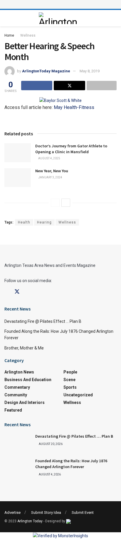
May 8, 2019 (90, 71)
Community (15, 395)
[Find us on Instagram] (28, 292)
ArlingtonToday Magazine (46, 71)
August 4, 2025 (49, 158)
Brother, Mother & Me (24, 348)
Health (24, 222)
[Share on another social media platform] (102, 85)
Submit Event (83, 512)
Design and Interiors (24, 402)
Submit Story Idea (46, 512)
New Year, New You (51, 170)
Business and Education (27, 379)
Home (9, 35)
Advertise (12, 512)
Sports (70, 387)
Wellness (28, 35)
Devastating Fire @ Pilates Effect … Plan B (42, 321)
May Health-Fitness (74, 107)
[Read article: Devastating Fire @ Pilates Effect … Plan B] (17, 443)
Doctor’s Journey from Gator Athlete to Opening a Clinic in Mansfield (71, 148)
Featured (13, 410)
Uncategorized (78, 395)
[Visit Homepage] (59, 18)
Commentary (17, 387)
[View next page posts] (65, 203)
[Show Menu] (60, 4)
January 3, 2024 (50, 177)
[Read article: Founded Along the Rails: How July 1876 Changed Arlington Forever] (17, 467)
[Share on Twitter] (69, 85)
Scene (69, 379)
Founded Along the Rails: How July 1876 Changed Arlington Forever (71, 463)
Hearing (44, 222)
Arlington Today (30, 521)
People (70, 372)
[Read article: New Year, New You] (17, 177)
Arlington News (19, 372)
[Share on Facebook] (36, 85)
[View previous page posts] (55, 203)
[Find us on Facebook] (6, 292)
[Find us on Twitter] (17, 291)
